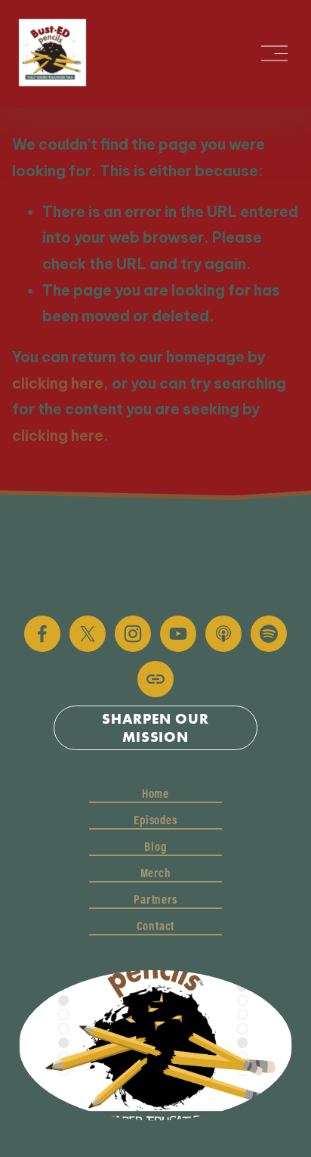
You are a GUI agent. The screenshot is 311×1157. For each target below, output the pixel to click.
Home (155, 793)
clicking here (57, 383)
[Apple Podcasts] (223, 634)
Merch (155, 872)
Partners (155, 899)
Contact (156, 925)
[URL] (155, 679)
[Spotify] (269, 634)
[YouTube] (178, 634)
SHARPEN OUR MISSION (155, 727)
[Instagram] (133, 634)
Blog (155, 846)
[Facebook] (42, 634)
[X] (87, 634)
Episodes (155, 819)
